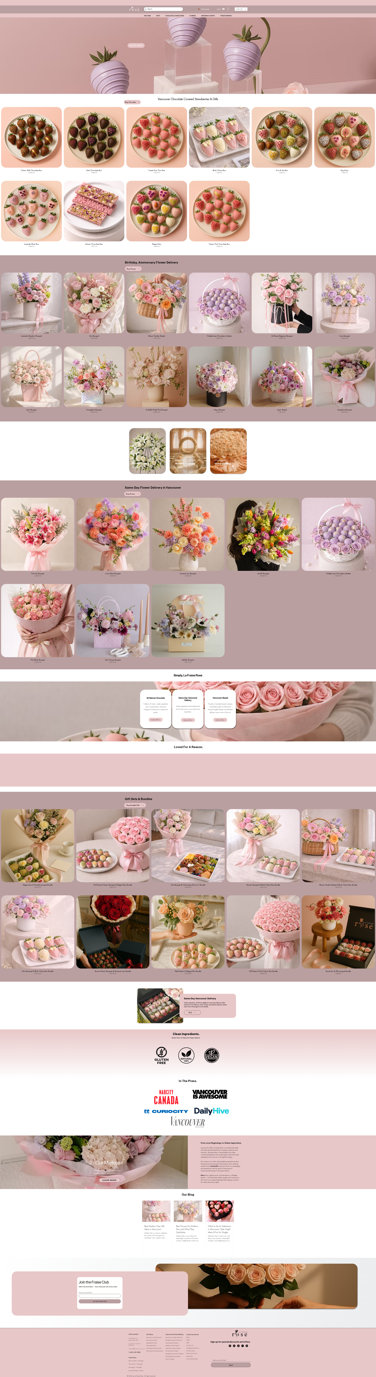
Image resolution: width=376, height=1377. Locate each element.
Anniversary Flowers (172, 1343)
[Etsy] (242, 1346)
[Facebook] (230, 1346)
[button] (228, 9)
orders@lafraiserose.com (137, 1349)
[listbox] (241, 9)
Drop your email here (85, 1292)
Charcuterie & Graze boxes (154, 1351)
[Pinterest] (247, 1346)
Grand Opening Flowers (173, 1356)
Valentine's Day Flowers (173, 1348)
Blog (187, 1337)
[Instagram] (234, 1346)
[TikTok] (238, 1346)
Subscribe (189, 1356)
